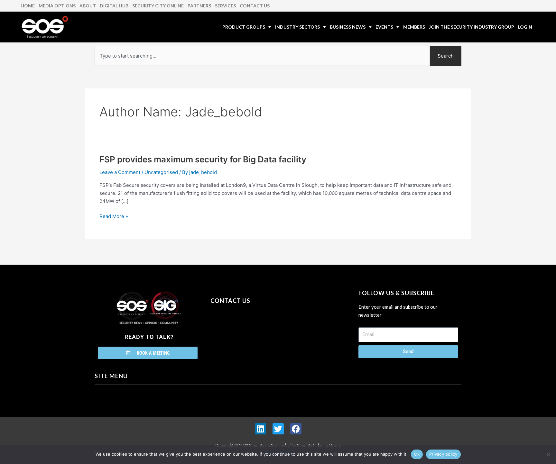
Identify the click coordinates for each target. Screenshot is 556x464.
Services (225, 5)
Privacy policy (443, 454)
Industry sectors (297, 27)
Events (384, 27)
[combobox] (262, 56)
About (87, 5)
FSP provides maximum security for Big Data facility (202, 159)
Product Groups (243, 27)
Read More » (113, 216)
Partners (199, 5)
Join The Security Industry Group (471, 27)
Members (414, 27)
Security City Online (158, 5)
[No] (548, 454)
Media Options (57, 5)
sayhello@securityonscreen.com (251, 329)
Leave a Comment (119, 172)
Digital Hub (114, 5)
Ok (417, 454)
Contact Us (255, 5)
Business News (348, 27)
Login (525, 27)
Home (28, 5)
